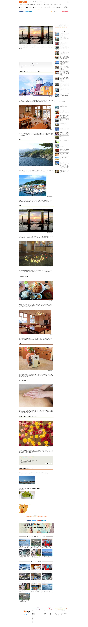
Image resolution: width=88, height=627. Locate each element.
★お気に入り (65, 11)
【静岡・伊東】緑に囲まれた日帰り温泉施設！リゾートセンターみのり (64, 48)
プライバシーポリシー (63, 613)
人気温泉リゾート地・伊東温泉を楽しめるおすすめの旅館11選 (64, 90)
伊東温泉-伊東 (33, 4)
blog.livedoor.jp (50, 370)
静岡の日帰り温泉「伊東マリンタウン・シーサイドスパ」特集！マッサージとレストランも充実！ (49, 4)
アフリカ (33, 619)
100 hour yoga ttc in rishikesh (64, 140)
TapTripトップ (57, 610)
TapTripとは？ (62, 610)
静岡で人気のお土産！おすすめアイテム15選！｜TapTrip (29, 488)
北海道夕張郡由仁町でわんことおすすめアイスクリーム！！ (64, 124)
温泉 (22, 67)
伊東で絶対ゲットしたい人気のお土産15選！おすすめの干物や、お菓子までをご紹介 (64, 34)
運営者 (62, 614)
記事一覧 (34, 1)
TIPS (50, 613)
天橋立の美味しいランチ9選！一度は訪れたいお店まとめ (64, 112)
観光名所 (45, 613)
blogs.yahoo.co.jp (50, 300)
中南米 (33, 618)
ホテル (44, 614)
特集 (32, 622)
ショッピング (51, 610)
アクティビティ (46, 610)
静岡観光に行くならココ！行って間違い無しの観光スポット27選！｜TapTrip (33, 472)
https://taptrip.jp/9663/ (21, 489)
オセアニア (33, 614)
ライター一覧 (57, 614)
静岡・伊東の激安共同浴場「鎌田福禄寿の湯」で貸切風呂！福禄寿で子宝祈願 (64, 57)
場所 (22, 66)
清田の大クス (62, 136)
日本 (24, 4)
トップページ (20, 4)
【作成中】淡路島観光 (63, 106)
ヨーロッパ (33, 613)
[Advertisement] (36, 19)
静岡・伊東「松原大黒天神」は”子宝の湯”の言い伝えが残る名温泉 (64, 67)
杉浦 (29, 504)
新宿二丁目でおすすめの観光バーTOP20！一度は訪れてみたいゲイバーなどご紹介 (64, 133)
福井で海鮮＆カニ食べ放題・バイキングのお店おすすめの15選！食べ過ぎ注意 (64, 116)
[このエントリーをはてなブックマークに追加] (43, 521)
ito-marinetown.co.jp (50, 196)
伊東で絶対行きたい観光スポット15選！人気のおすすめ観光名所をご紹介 (64, 62)
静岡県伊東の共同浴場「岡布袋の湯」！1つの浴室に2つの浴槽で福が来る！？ (64, 43)
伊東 (45, 516)
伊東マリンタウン (29, 516)
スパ (34, 516)
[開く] (37, 63)
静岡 (41, 516)
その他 (50, 614)
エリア (41, 1)
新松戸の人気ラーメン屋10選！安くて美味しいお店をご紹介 (64, 171)
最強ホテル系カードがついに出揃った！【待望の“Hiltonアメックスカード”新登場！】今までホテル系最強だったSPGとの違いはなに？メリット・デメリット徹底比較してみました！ (64, 165)
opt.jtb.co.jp (51, 129)
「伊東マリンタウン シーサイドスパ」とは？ (27, 65)
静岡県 (28, 4)
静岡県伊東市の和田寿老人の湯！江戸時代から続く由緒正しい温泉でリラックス (64, 52)
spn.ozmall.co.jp (50, 96)
